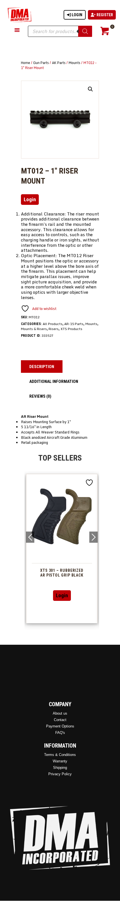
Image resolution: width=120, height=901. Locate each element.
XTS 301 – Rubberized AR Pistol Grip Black (53, 572)
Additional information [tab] (53, 381)
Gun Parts (41, 62)
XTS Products (71, 328)
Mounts (74, 62)
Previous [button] (30, 537)
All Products (53, 323)
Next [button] (93, 537)
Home (25, 62)
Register (104, 15)
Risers (54, 328)
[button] (90, 89)
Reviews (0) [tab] (40, 396)
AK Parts (59, 62)
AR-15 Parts (73, 323)
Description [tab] (41, 366)
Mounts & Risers (34, 328)
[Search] (85, 31)
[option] (53, 548)
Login (76, 15)
